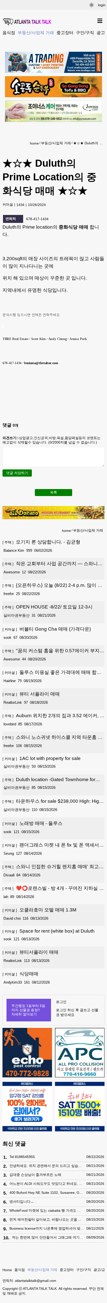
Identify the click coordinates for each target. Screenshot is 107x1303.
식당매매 (20, 973)
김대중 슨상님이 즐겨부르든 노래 (35, 1175)
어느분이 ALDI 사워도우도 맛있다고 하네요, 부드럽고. (46, 1184)
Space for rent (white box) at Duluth (48, 931)
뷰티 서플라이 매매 (31, 694)
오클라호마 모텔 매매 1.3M (39, 909)
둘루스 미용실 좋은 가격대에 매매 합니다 (51, 673)
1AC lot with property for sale (41, 758)
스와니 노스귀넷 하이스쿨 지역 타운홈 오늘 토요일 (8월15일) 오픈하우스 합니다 (52, 738)
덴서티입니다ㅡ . (22, 1201)
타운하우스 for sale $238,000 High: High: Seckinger (52, 801)
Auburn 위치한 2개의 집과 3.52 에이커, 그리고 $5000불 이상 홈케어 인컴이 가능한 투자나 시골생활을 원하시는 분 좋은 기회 (53, 716)
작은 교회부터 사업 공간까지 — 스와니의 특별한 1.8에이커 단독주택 (52, 564)
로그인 (61, 1002)
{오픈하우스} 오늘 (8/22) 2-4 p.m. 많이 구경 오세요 (52, 586)
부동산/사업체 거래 (36, 32)
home (34, 143)
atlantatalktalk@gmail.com (35, 1281)
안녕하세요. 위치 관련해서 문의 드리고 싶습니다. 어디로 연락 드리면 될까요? (46, 1166)
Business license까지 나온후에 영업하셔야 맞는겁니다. (46, 1228)
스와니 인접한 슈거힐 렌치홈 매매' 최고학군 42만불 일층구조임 (53, 867)
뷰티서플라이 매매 (30, 952)
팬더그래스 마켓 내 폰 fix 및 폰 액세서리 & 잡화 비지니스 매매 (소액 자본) (53, 845)
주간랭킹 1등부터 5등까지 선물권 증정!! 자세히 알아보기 (28, 1010)
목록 (53, 492)
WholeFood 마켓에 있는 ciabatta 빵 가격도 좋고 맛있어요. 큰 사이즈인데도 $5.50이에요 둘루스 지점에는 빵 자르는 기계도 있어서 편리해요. (46, 1210)
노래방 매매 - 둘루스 (32, 823)
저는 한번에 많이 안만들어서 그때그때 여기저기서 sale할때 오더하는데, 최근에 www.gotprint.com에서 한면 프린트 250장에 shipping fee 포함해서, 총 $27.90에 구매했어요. (48, 1237)
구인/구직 (85, 32)
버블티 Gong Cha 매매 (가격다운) (46, 629)
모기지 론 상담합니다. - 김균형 (41, 542)
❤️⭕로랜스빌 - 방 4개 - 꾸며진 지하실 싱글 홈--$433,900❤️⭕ (53, 889)
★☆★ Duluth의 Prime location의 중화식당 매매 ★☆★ (88, 143)
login (102, 5)
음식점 (8, 32)
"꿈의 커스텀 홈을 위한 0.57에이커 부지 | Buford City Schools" (52, 651)
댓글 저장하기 (17, 473)
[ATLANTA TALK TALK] (27, 22)
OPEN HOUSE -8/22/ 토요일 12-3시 (47, 606)
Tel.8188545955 (22, 1157)
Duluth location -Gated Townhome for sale (48, 779)
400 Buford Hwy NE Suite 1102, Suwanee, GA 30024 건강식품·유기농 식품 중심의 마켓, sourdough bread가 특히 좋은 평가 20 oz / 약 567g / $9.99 (46, 1193)
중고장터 (64, 32)
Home (7, 1270)
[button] (91, 4)
